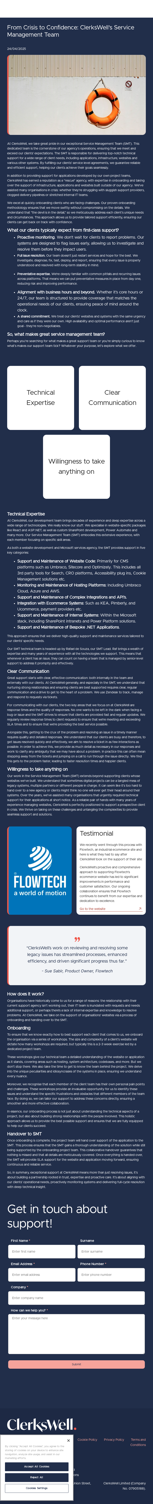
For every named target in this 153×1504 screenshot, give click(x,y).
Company (19, 1287)
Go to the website (92, 909)
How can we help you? (29, 1310)
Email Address (23, 1264)
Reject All (36, 1477)
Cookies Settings (37, 1488)
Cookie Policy (87, 1439)
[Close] (68, 1440)
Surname (87, 1240)
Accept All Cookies (36, 1466)
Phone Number (93, 1264)
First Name (20, 1240)
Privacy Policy (114, 1439)
